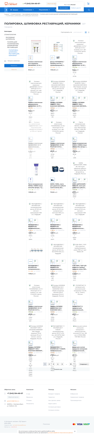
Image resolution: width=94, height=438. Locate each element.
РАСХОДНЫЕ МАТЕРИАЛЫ (10, 38)
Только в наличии (14, 61)
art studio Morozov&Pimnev (19, 425)
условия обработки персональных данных (60, 432)
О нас (28, 394)
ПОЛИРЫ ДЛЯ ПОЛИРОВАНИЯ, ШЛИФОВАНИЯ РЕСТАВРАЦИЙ (13, 44)
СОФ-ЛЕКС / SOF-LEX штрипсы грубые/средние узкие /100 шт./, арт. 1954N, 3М (79, 268)
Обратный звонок (52, 3)
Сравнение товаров (77, 397)
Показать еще (58, 369)
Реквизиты (30, 403)
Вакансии (29, 397)
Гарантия (51, 397)
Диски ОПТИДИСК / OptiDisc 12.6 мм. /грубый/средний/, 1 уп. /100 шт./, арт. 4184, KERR (58, 65)
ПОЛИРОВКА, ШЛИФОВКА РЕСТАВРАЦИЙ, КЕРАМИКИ (14, 52)
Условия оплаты (53, 410)
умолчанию (77, 32)
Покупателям (43, 10)
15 (70, 364)
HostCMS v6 (14, 427)
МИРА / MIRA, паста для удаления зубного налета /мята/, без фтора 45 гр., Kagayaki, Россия (58, 187)
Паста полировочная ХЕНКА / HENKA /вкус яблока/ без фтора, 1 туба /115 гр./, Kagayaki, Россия (80, 146)
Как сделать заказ (54, 400)
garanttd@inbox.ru (13, 401)
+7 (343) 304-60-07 (32, 4)
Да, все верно (64, 8)
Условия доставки (54, 407)
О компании (28, 10)
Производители (75, 400)
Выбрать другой (76, 8)
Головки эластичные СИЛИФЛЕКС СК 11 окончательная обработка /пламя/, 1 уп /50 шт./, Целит (35, 146)
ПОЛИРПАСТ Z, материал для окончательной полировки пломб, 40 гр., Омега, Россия (79, 310)
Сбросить (14, 69)
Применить (14, 65)
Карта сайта (52, 403)
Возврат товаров (54, 394)
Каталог (15, 10)
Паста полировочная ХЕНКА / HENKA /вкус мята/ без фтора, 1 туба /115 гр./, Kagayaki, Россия (36, 187)
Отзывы (29, 400)
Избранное (74, 394)
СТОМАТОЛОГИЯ (10, 34)
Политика (46, 424)
